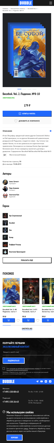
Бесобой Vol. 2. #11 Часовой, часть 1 (29, 311)
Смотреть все (27, 328)
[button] (19, 89)
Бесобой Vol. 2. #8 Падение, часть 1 (10, 311)
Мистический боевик (17, 155)
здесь (26, 428)
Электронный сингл (9, 306)
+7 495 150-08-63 (11, 391)
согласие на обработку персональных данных (25, 368)
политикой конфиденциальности (17, 370)
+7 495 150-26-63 (11, 401)
